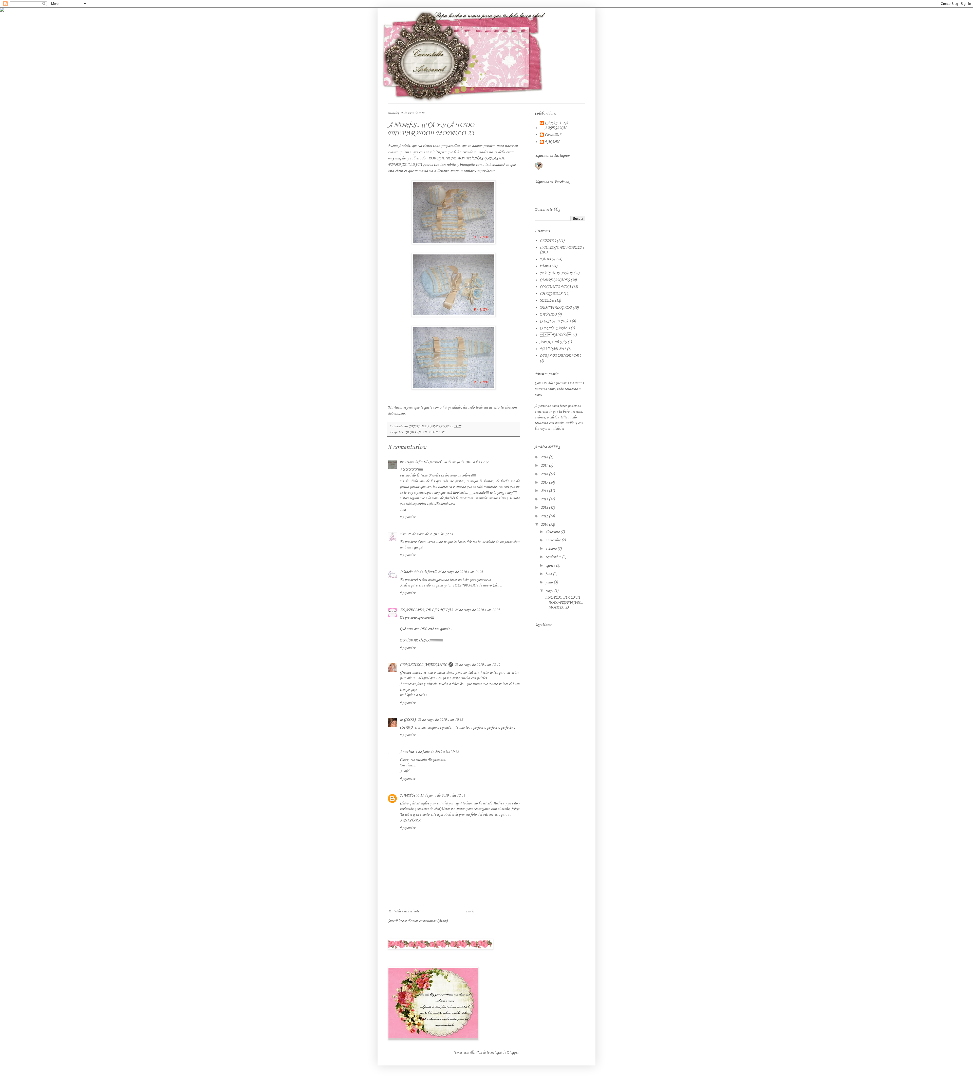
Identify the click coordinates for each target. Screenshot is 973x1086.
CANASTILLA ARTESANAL (423, 664)
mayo (550, 590)
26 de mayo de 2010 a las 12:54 (430, 534)
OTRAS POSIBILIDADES (560, 356)
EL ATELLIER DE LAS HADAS (426, 610)
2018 (545, 457)
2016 (545, 474)
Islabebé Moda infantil (418, 572)
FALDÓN (555, 335)
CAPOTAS (548, 240)
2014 (545, 491)
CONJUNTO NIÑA (555, 287)
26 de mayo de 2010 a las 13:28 (460, 572)
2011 (545, 516)
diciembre (553, 532)
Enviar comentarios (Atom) (427, 921)
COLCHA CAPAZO (555, 328)
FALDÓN (547, 259)
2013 (545, 499)
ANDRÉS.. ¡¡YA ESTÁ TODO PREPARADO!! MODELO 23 (564, 602)
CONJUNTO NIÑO (555, 321)
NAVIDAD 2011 (553, 349)
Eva (403, 534)
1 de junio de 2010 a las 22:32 (436, 752)
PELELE (547, 300)
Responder (407, 517)
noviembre (554, 540)
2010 (545, 524)
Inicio (470, 911)
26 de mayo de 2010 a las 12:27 (466, 462)
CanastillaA (553, 135)
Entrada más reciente (404, 911)
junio (550, 582)
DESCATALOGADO (556, 307)
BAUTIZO (548, 314)
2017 (545, 465)
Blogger (512, 1052)
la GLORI (408, 719)
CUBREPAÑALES (555, 280)
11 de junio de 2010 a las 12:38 (442, 795)
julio (549, 574)
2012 (545, 507)
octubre (551, 548)
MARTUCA (409, 795)
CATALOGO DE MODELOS (424, 432)
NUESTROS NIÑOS (556, 273)
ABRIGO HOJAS (553, 342)
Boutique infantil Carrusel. (421, 462)
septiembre (554, 557)
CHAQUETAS (551, 293)
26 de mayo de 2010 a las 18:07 (477, 610)
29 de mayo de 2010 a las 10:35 (440, 719)
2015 (545, 482)
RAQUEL (552, 142)
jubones (545, 266)
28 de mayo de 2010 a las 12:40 (477, 664)
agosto (551, 565)
